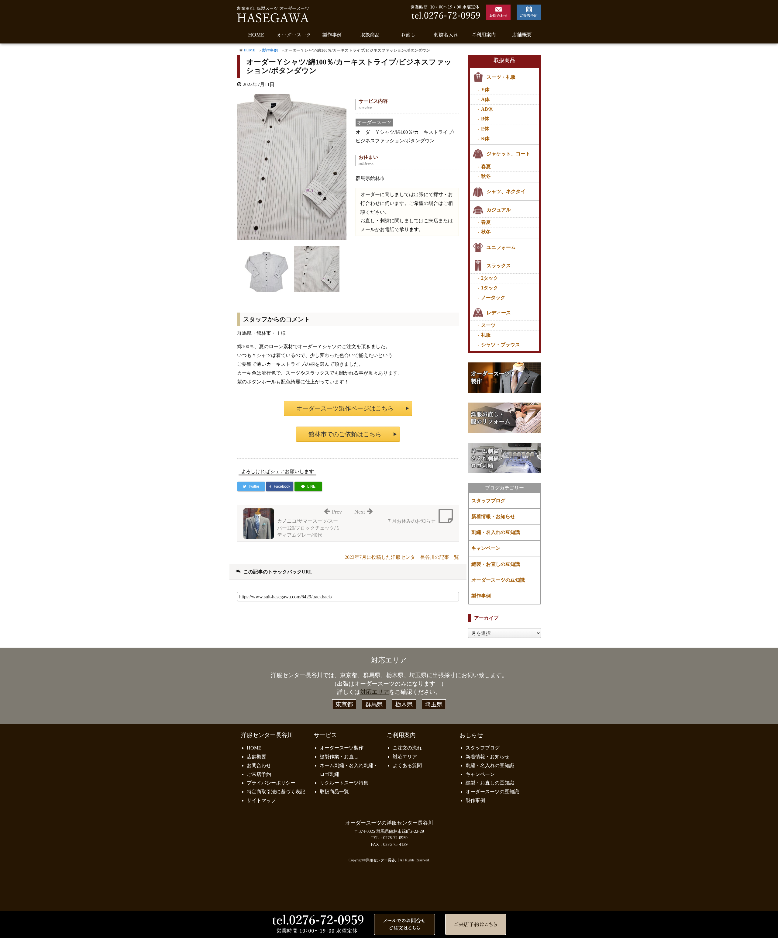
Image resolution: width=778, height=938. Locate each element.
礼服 (486, 334)
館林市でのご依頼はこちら (344, 434)
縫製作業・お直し (339, 756)
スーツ (488, 325)
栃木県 (404, 704)
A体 (485, 99)
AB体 (487, 109)
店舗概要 (256, 756)
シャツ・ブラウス (500, 344)
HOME (249, 50)
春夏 (486, 166)
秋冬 (486, 176)
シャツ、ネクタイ (506, 191)
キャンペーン (486, 548)
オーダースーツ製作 (341, 747)
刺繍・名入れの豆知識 (495, 532)
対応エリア (374, 692)
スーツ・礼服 (501, 77)
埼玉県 (433, 704)
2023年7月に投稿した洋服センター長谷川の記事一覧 (402, 557)
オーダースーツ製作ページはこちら (345, 408)
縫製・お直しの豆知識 (495, 564)
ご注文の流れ (407, 747)
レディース (499, 312)
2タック (489, 278)
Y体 (485, 89)
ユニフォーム (501, 247)
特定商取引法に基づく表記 (276, 791)
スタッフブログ (488, 500)
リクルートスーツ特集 (344, 782)
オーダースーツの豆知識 (498, 580)
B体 (485, 118)
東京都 (344, 704)
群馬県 (374, 704)
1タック (489, 287)
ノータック (493, 297)
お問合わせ (259, 765)
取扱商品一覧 (334, 791)
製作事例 (270, 50)
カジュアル (499, 209)
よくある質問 (407, 765)
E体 (485, 128)
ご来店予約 (259, 774)
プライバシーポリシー (271, 782)
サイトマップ (261, 800)
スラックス (499, 265)
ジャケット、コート (508, 153)
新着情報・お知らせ (493, 516)
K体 (485, 138)
